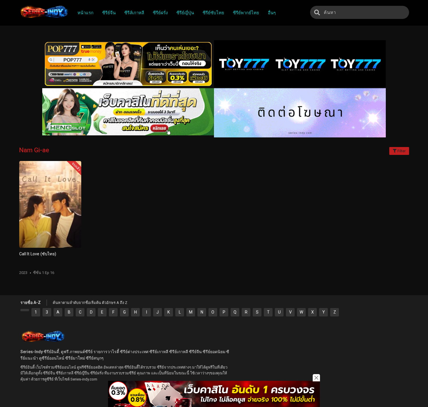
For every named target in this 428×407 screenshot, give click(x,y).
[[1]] (24, 310)
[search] (317, 12)
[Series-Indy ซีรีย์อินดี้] (44, 18)
